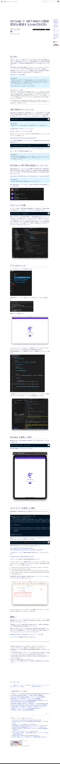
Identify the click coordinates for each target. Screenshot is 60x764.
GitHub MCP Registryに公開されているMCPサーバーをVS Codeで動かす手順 (29, 703)
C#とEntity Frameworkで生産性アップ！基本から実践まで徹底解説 (27, 695)
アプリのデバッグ (56, 32)
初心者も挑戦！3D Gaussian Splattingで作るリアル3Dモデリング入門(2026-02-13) (29, 725)
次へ (47, 713)
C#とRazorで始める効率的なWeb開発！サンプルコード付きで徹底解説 (28, 697)
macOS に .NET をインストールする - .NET (20, 131)
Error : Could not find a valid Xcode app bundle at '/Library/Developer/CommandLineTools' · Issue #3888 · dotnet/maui (26, 549)
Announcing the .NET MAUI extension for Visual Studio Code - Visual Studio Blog (29, 176)
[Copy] (49, 119)
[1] (41, 71)
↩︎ (46, 646)
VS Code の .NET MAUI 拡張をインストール (56, 27)
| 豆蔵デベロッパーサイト (10, 1)
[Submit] (43, 1)
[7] (34, 610)
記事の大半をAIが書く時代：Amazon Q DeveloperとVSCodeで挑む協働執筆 (29, 705)
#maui (11, 33)
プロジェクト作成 (56, 30)
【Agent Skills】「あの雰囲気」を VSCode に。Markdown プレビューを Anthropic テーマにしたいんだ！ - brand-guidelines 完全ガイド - (28, 707)
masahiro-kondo (16, 29)
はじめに (55, 21)
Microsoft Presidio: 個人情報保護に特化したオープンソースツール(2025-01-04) (28, 727)
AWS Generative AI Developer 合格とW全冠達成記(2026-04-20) (25, 735)
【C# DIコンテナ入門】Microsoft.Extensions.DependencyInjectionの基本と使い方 (30, 693)
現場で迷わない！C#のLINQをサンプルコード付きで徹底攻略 (25, 698)
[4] (47, 115)
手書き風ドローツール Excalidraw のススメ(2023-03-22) (24, 724)
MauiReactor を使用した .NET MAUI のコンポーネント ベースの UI (26, 634)
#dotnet (14, 33)
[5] (24, 170)
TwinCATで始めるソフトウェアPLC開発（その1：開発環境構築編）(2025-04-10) (29, 737)
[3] (29, 101)
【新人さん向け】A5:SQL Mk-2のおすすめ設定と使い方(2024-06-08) (26, 720)
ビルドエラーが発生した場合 (56, 37)
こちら (19, 745)
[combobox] (49, 1)
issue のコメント (16, 552)
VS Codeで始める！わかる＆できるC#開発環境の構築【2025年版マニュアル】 (30, 700)
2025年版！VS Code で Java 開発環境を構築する (23, 710)
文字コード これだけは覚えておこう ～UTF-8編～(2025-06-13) (25, 731)
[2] (27, 96)
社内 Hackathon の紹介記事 (36, 60)
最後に (55, 38)
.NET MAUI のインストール (56, 23)
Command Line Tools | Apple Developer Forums (21, 556)
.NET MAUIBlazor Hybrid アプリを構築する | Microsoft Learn (22, 86)
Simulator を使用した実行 (56, 35)
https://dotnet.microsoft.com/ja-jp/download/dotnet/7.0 (22, 138)
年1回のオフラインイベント (24, 61)
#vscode (18, 33)
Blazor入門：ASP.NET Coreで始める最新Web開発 (23, 702)
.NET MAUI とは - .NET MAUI (17, 74)
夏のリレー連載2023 (21, 60)
